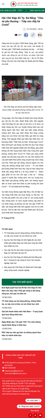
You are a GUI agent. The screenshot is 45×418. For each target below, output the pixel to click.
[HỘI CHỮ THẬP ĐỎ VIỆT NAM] (23, 4)
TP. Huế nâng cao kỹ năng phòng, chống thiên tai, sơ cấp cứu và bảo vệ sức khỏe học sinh (21, 302)
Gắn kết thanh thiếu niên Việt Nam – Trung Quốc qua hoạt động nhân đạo (22, 313)
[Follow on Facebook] (30, 415)
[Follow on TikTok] (35, 415)
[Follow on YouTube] (40, 415)
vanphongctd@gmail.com (14, 371)
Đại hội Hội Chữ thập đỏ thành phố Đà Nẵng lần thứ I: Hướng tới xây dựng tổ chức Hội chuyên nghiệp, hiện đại (23, 260)
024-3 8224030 (10, 368)
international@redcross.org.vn (16, 373)
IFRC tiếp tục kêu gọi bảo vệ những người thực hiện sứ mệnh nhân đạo (21, 334)
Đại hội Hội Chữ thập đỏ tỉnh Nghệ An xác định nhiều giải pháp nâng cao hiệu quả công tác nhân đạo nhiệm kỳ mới (23, 243)
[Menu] (3, 4)
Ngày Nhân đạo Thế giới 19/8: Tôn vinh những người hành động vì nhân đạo (21, 323)
